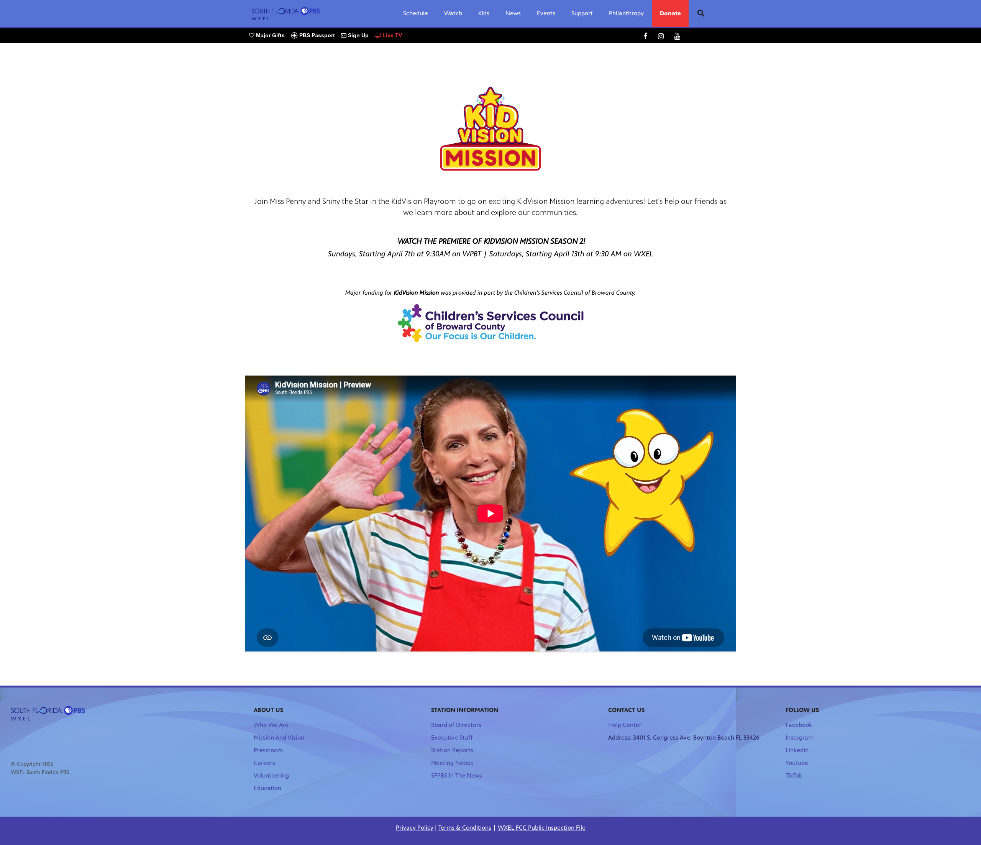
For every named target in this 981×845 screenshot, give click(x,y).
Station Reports (452, 750)
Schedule (415, 13)
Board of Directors (456, 725)
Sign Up (357, 35)
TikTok (794, 775)
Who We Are (271, 725)
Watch (453, 13)
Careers (264, 762)
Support (582, 13)
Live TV (391, 35)
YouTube (797, 762)
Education (267, 788)
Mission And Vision (279, 737)
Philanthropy (626, 13)
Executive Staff (452, 737)
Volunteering (271, 775)
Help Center (624, 725)
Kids (483, 13)
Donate (670, 13)
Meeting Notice (452, 762)
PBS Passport (316, 35)
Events (546, 13)
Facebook (799, 725)
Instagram (800, 737)
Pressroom (268, 750)
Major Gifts (269, 35)
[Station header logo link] (285, 13)
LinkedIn (797, 750)
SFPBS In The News (456, 775)
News (513, 13)
